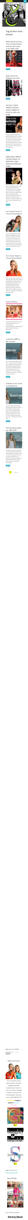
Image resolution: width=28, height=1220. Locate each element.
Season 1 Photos (11, 302)
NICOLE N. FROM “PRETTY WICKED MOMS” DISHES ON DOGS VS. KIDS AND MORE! (13, 110)
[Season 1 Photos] (14, 311)
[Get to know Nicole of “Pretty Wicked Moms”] (14, 223)
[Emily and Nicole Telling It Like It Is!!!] (14, 88)
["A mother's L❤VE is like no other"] (14, 351)
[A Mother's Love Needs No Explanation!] (14, 395)
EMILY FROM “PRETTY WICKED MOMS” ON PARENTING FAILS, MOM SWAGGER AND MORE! (13, 161)
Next (16, 472)
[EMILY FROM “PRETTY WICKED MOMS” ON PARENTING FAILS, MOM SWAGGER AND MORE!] (14, 176)
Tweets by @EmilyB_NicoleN (12, 1172)
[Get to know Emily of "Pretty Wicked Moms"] (14, 268)
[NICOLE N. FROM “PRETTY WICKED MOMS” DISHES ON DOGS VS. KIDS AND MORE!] (14, 124)
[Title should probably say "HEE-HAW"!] (14, 440)
